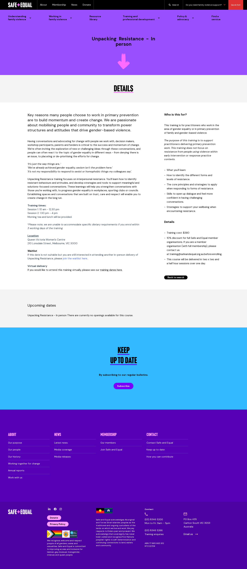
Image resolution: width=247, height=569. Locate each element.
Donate (87, 4)
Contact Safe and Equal (160, 442)
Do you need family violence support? (204, 5)
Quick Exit (235, 5)
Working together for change (24, 463)
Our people (14, 449)
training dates (108, 270)
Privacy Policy (57, 524)
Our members (108, 442)
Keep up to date (156, 449)
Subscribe (123, 386)
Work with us (15, 477)
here (119, 270)
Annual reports (16, 470)
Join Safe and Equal (111, 449)
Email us (188, 534)
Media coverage (63, 449)
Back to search (176, 277)
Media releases (62, 456)
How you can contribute (160, 456)
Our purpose (15, 442)
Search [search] (175, 5)
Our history (14, 456)
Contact (152, 435)
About (43, 4)
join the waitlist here (75, 258)
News (74, 4)
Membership (59, 4)
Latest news (61, 442)
